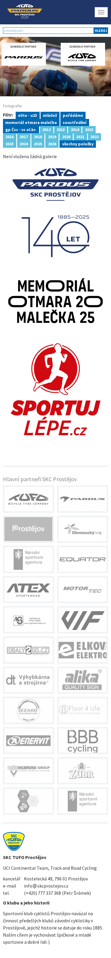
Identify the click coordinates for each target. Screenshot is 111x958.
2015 (89, 129)
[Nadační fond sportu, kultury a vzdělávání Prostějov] (28, 801)
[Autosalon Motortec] (83, 590)
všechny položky (78, 143)
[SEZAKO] (28, 710)
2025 (38, 143)
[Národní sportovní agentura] (28, 559)
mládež (50, 115)
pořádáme (73, 115)
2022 (94, 136)
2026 (52, 143)
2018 (38, 136)
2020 (66, 136)
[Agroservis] (28, 620)
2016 (9, 136)
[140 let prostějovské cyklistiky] (55, 212)
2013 (61, 129)
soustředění (74, 122)
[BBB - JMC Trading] (83, 741)
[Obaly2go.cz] (28, 650)
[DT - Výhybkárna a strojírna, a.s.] (28, 680)
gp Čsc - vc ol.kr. (20, 129)
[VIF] (83, 620)
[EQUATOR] (83, 559)
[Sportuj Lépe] (55, 388)
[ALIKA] (83, 680)
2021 (80, 136)
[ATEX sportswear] (28, 590)
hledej (101, 30)
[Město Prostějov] (28, 529)
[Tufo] (28, 499)
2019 (52, 136)
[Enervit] (28, 741)
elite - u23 (27, 115)
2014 (75, 129)
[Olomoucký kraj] (83, 529)
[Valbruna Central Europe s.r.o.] (28, 771)
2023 (9, 143)
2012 (46, 129)
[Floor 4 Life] (83, 710)
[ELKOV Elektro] (83, 650)
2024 (24, 143)
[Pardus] (83, 499)
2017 (24, 136)
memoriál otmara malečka (31, 122)
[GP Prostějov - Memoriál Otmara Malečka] (55, 300)
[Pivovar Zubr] (83, 771)
